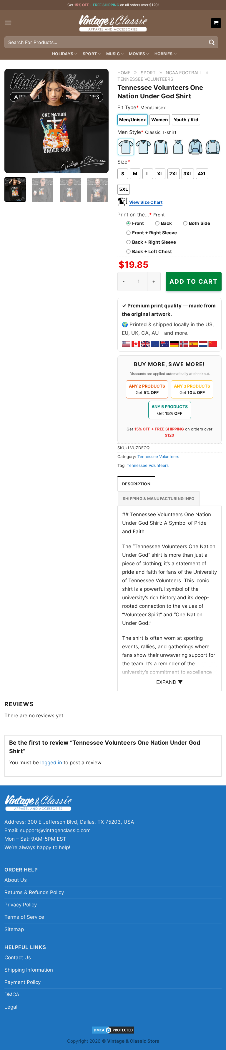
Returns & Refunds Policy (34, 892)
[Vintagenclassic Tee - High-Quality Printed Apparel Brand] (113, 22)
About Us (15, 880)
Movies (137, 53)
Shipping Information (28, 970)
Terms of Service (24, 917)
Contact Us (17, 957)
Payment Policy (22, 982)
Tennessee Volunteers (145, 79)
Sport (90, 53)
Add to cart (194, 281)
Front (138, 223)
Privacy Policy (20, 905)
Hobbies (163, 53)
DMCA (11, 994)
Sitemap (14, 929)
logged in (51, 762)
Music (113, 53)
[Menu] (8, 23)
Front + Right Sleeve (154, 232)
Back (166, 223)
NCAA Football (184, 72)
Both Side (199, 223)
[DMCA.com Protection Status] (113, 1030)
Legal (10, 1007)
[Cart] (216, 23)
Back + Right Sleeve (154, 242)
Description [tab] (136, 484)
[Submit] (212, 42)
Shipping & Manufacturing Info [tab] (159, 498)
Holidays (62, 53)
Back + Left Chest (152, 251)
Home (123, 72)
